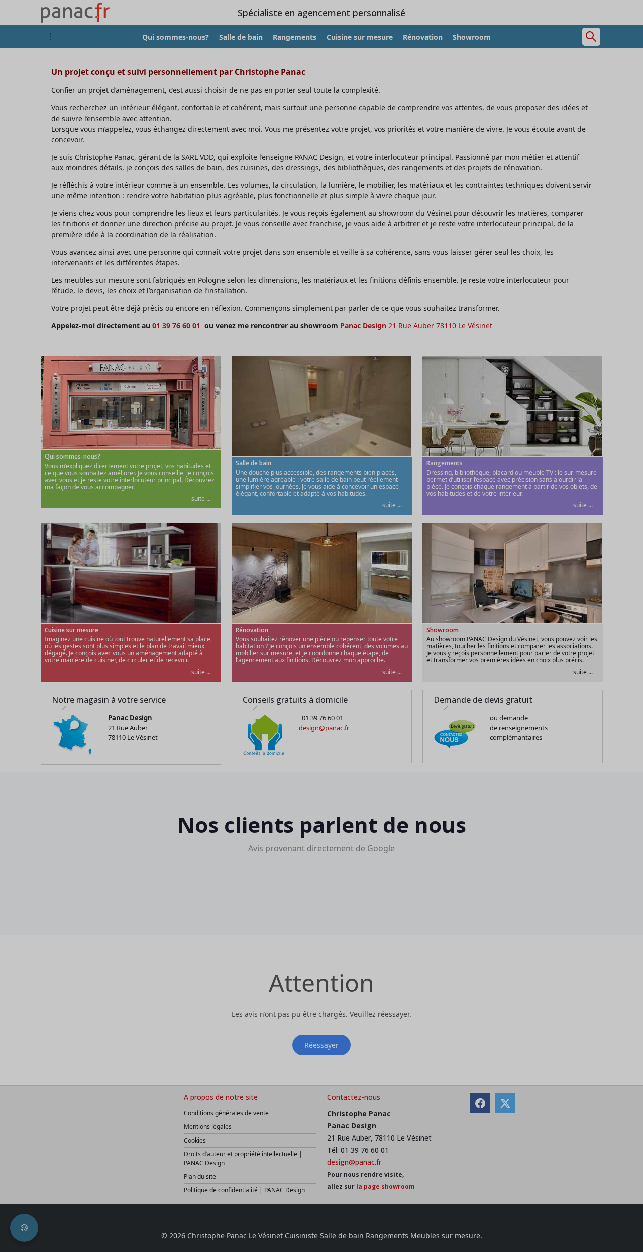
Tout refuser (341, 690)
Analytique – (183, 617)
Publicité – (372, 617)
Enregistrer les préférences (414, 690)
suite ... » (204, 617)
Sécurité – (178, 658)
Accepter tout (489, 690)
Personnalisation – (386, 637)
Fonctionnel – (184, 637)
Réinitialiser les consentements (262, 690)
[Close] (511, 559)
